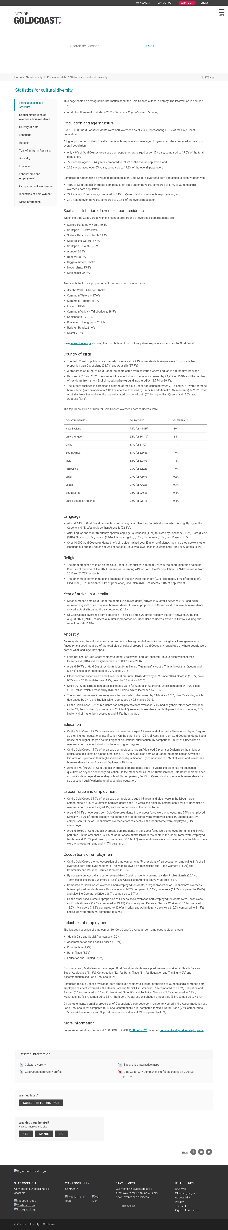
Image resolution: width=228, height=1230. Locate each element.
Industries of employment (35, 194)
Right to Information (187, 1210)
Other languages (185, 1193)
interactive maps (81, 343)
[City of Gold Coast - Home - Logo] (37, 17)
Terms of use (183, 1206)
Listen (127, 1076)
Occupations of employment (36, 186)
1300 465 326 (138, 1030)
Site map (180, 1189)
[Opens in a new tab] (25, 1201)
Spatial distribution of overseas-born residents (34, 117)
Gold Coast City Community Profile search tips (159, 1071)
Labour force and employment (29, 176)
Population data (57, 77)
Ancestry (24, 158)
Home (18, 77)
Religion (24, 142)
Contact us (71, 1189)
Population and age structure (31, 105)
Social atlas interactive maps (141, 1064)
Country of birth (28, 127)
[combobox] (207, 3)
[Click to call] (76, 1199)
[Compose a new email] (98, 1199)
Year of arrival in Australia (35, 150)
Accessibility (182, 1197)
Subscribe (128, 1206)
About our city (34, 77)
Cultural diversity (35, 1064)
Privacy (179, 1201)
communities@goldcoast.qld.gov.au (182, 1030)
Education (25, 166)
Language (25, 135)
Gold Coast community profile (43, 1071)
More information (30, 202)
